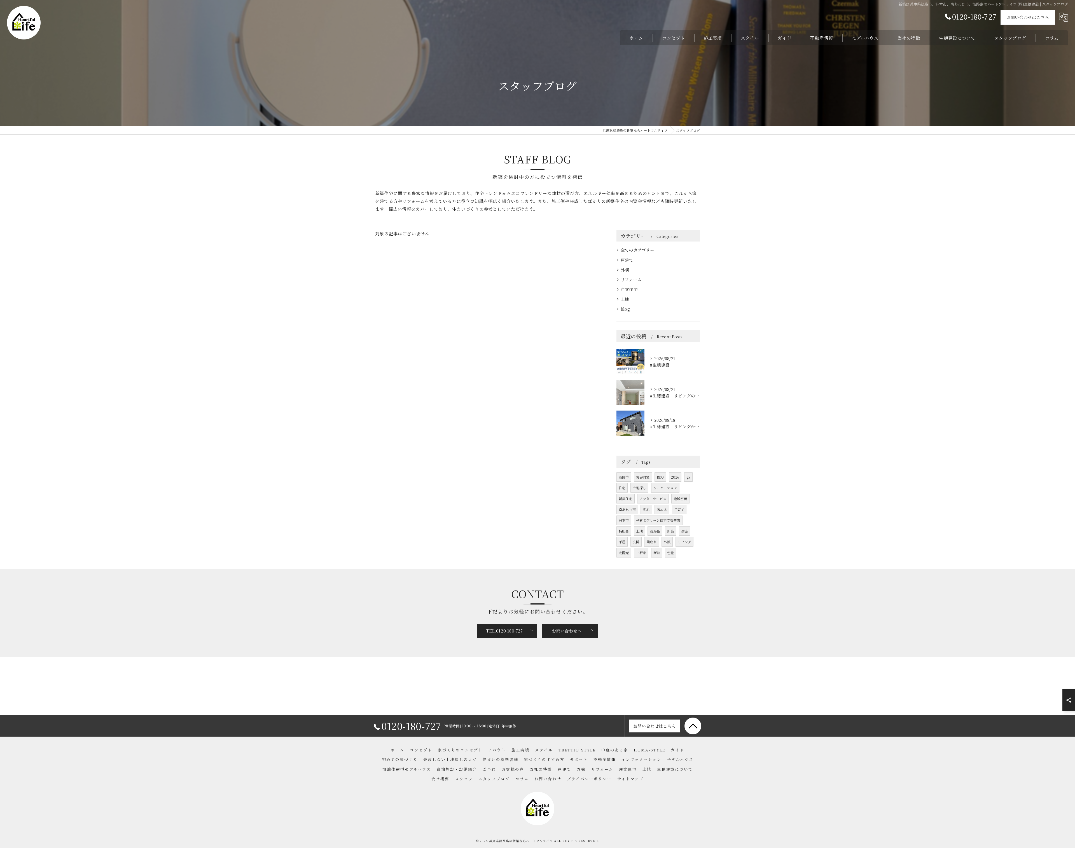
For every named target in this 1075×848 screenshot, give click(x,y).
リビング (684, 541)
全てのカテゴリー (638, 250)
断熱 (656, 552)
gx (688, 477)
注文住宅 (629, 289)
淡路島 (655, 531)
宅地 (646, 509)
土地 (625, 299)
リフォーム (631, 279)
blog (625, 309)
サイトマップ (630, 778)
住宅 (622, 487)
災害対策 (643, 477)
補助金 (624, 531)
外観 (667, 541)
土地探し (639, 487)
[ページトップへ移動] (692, 726)
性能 (670, 552)
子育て (679, 509)
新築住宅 (625, 498)
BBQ (660, 477)
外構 (625, 270)
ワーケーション (665, 487)
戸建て (627, 260)
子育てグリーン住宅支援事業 (658, 520)
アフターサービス (653, 498)
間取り (651, 541)
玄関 (636, 541)
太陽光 (624, 552)
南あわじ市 (627, 509)
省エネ (662, 509)
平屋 (622, 541)
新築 (670, 531)
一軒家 (641, 552)
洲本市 (624, 520)
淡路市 (624, 477)
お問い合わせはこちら (1027, 17)
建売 (684, 531)
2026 (675, 477)
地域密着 (680, 498)
